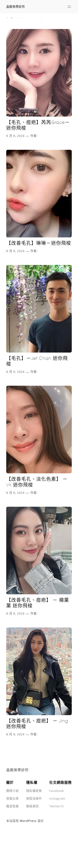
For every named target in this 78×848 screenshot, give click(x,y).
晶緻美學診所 (15, 6)
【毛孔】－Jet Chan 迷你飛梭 (37, 361)
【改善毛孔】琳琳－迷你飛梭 (38, 243)
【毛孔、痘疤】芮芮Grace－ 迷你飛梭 (38, 125)
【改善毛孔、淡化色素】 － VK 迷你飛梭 (37, 482)
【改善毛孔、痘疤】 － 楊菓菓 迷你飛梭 (37, 603)
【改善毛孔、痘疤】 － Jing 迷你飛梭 (37, 723)
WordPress (28, 821)
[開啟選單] (69, 6)
